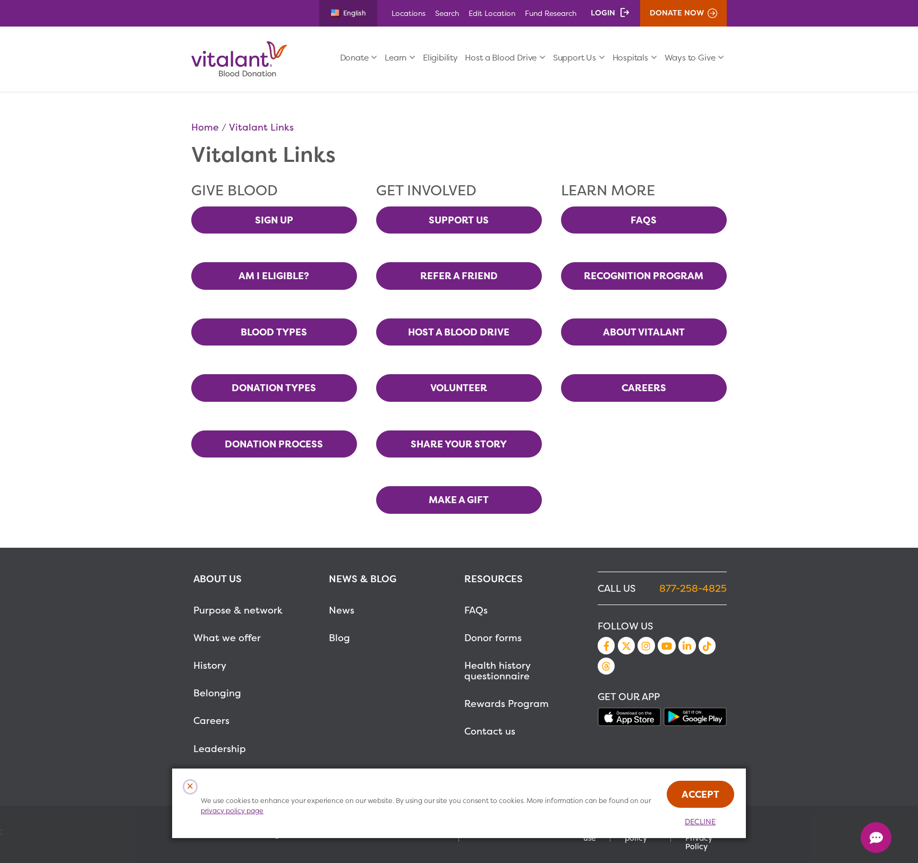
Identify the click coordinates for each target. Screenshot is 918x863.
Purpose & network (238, 610)
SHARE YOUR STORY (459, 444)
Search (447, 13)
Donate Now (677, 12)
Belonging (217, 693)
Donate (354, 57)
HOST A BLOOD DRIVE (458, 332)
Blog (339, 637)
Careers (211, 720)
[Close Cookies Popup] (190, 787)
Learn (395, 57)
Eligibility (440, 57)
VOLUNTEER (458, 387)
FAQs (476, 610)
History (209, 665)
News (341, 610)
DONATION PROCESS (274, 444)
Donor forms (493, 637)
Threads (606, 666)
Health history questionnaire (497, 671)
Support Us (574, 57)
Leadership (219, 748)
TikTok (707, 645)
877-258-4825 (693, 588)
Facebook (606, 645)
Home (205, 127)
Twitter (626, 645)
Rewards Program (506, 703)
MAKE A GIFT (459, 499)
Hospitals (630, 57)
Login (603, 12)
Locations (409, 13)
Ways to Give (690, 57)
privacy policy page (232, 810)
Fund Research (550, 13)
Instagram (646, 645)
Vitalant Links (261, 127)
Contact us (489, 731)
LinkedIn (686, 645)
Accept (700, 794)
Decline (700, 821)
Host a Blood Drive (501, 57)
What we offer (227, 637)
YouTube (667, 645)
